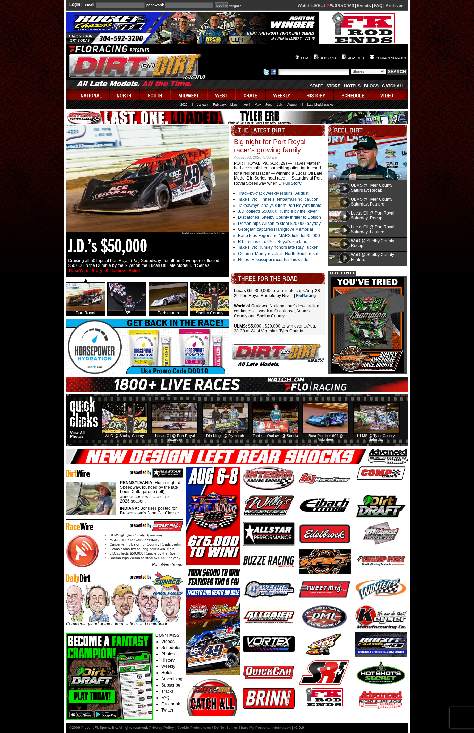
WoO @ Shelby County (124, 436)
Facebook (170, 703)
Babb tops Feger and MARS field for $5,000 (279, 235)
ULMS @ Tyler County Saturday (376, 438)
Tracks (167, 691)
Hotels (352, 86)
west (222, 94)
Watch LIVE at (312, 5)
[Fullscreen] (399, 176)
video (390, 94)
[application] (367, 158)
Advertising (172, 679)
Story (97, 270)
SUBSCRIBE (329, 58)
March (234, 104)
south (155, 94)
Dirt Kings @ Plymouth (225, 436)
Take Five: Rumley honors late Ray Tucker (278, 247)
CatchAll (393, 86)
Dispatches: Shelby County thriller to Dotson (279, 217)
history (316, 94)
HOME (305, 58)
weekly (282, 94)
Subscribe (170, 685)
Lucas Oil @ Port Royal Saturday (175, 438)
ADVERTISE (357, 58)
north (125, 94)
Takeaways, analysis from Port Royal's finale (279, 205)
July (280, 104)
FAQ (378, 5)
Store (333, 86)
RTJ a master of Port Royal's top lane (272, 241)
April (247, 104)
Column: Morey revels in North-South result (278, 253)
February (219, 104)
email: (90, 5)
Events (364, 5)
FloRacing (306, 295)
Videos (168, 641)
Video (134, 270)
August (292, 104)
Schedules (171, 647)
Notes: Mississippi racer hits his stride (273, 259)
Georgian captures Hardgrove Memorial (275, 229)
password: (155, 5)
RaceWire (78, 270)
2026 (183, 104)
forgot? (235, 6)
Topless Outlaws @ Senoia (275, 436)
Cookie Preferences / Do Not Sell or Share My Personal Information (234, 728)
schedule (353, 94)
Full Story (292, 183)
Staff (316, 86)
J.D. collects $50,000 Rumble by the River (277, 211)
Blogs (371, 86)
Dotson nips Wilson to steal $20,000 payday (279, 223)
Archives (395, 5)
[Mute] (388, 176)
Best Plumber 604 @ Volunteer (325, 438)
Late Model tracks (320, 104)
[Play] (334, 176)
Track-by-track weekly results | (266, 193)
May (258, 104)
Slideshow (115, 270)
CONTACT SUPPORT (391, 58)
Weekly (168, 666)
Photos (168, 654)
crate (251, 94)
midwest (189, 94)
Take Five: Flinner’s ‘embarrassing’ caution (278, 199)
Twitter (167, 710)
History (168, 660)
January (203, 104)
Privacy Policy (161, 728)
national (88, 94)
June (268, 104)
